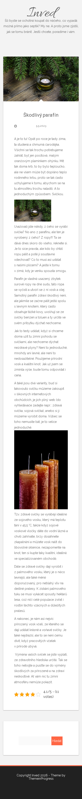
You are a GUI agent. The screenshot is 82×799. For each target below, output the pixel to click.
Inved (41, 19)
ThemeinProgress (41, 778)
